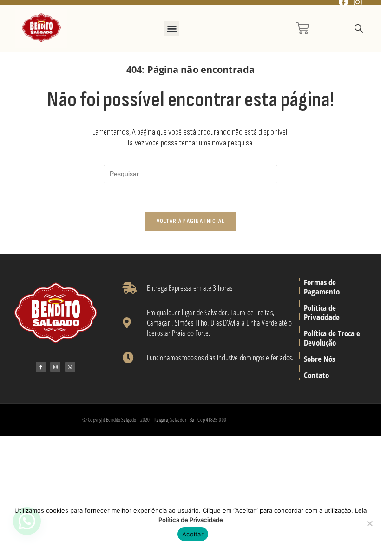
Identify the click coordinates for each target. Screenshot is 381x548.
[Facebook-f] (41, 367)
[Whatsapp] (70, 367)
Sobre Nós (319, 359)
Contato (316, 375)
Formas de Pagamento (322, 287)
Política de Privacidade (322, 312)
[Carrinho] (302, 28)
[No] (369, 523)
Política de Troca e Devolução (332, 338)
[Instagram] (55, 367)
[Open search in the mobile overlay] (358, 28)
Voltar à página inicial (191, 221)
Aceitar (193, 534)
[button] (171, 28)
